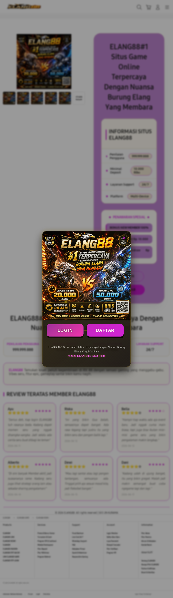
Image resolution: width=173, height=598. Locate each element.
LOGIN (65, 330)
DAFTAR (105, 330)
